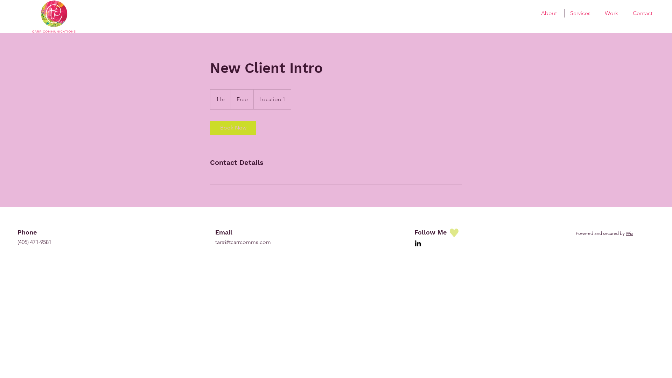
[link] (233, 128)
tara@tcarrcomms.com (243, 242)
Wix (629, 233)
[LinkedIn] (418, 243)
